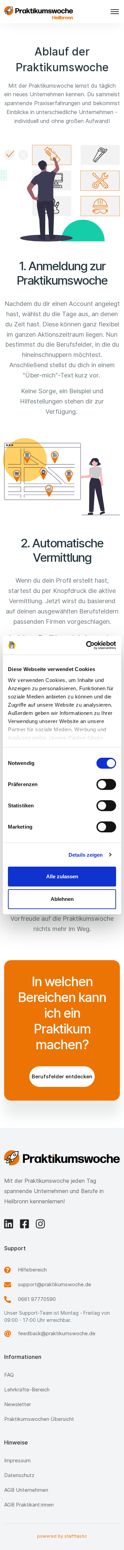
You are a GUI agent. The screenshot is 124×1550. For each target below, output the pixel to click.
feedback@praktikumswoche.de (56, 1333)
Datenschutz (19, 1475)
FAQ (9, 1375)
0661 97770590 (37, 1299)
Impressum (17, 1460)
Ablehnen (62, 899)
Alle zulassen (62, 876)
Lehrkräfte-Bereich (27, 1389)
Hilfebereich (32, 1269)
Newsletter (17, 1404)
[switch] (106, 784)
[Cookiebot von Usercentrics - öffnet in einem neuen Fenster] (87, 645)
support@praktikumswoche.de (54, 1284)
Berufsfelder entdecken (62, 1076)
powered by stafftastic (62, 1536)
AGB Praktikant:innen (29, 1504)
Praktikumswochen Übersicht (39, 1419)
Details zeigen (86, 855)
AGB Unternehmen (26, 1490)
